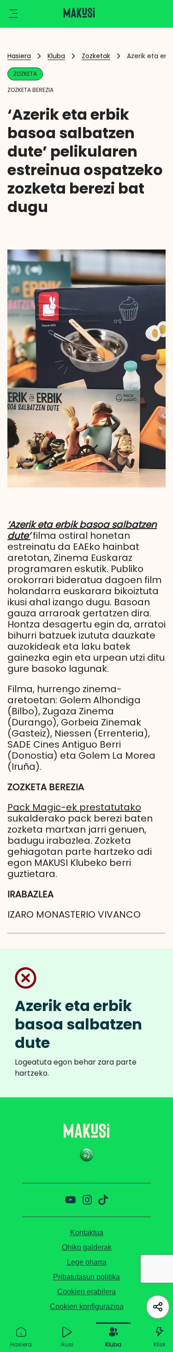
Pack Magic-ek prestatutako (74, 807)
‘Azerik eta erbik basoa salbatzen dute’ (82, 530)
